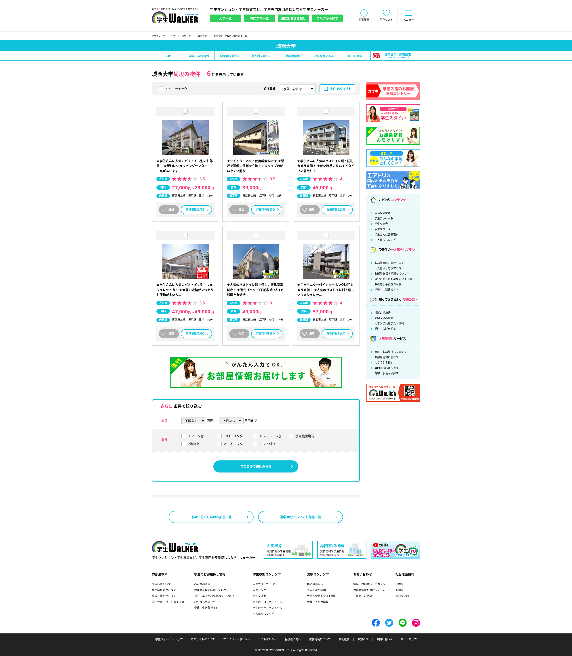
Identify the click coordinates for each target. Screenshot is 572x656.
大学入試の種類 (383, 318)
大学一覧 (186, 36)
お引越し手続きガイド (387, 284)
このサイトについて (203, 639)
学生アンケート (383, 218)
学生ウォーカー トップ (163, 36)
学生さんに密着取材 (386, 234)
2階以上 (193, 444)
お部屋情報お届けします (389, 263)
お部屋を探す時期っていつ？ (391, 273)
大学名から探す (383, 362)
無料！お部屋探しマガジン (390, 352)
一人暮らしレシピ (385, 240)
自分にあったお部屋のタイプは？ (394, 279)
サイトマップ (409, 639)
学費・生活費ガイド (386, 290)
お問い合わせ (384, 639)
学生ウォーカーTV (264, 584)
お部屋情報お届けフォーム (390, 357)
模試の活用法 (382, 313)
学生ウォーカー (175, 546)
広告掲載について (320, 639)
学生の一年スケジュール (267, 608)
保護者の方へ (293, 639)
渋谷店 (399, 584)
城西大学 (202, 36)
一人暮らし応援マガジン (389, 268)
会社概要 (344, 639)
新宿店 (399, 590)
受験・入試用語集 (385, 329)
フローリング (233, 436)
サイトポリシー (267, 639)
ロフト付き (267, 444)
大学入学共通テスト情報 (389, 323)
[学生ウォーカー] (175, 17)
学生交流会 (381, 224)
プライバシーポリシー (236, 639)
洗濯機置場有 (304, 436)
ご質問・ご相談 (362, 596)
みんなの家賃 (382, 213)
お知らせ (363, 639)
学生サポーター (383, 229)
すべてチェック (176, 88)
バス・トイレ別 (271, 436)
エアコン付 (196, 436)
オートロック (233, 444)
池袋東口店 (402, 596)
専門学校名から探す (386, 368)
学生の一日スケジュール (267, 602)
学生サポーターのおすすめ (168, 602)
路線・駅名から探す (386, 373)
